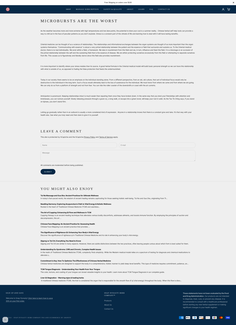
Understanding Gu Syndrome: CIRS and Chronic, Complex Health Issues (71, 249)
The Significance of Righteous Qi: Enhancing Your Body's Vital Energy (70, 232)
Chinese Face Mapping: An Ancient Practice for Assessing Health (68, 224)
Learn (141, 9)
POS (43, 317)
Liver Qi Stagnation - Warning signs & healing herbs (62, 278)
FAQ (151, 9)
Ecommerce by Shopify (60, 317)
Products (107, 301)
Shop (68, 9)
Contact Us (164, 9)
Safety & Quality (113, 9)
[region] (118, 2)
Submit (48, 172)
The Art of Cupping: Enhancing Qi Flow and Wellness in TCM (66, 212)
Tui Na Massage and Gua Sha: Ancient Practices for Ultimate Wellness (70, 195)
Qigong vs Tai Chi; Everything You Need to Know (61, 241)
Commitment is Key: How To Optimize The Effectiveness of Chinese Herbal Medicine (76, 261)
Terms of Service (106, 137)
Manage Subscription (87, 9)
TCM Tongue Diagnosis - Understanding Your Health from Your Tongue (70, 269)
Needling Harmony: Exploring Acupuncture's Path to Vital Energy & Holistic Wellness (76, 204)
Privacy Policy (89, 137)
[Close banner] (233, 2)
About (130, 9)
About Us (108, 305)
